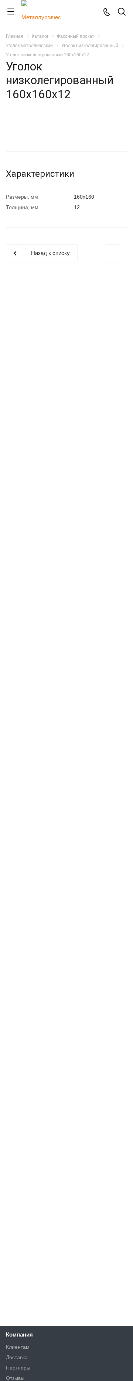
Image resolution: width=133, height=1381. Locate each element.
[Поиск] (122, 12)
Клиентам (18, 1347)
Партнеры (18, 1368)
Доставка (17, 1357)
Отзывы (15, 1378)
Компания (19, 1334)
